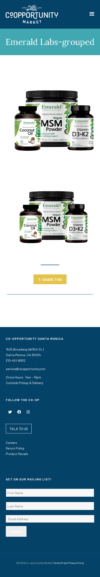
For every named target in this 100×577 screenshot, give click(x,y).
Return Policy (15, 448)
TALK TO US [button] (19, 428)
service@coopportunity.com (25, 369)
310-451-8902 (16, 360)
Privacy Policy (76, 562)
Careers (11, 443)
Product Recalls (17, 454)
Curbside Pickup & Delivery (24, 383)
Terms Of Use (60, 562)
